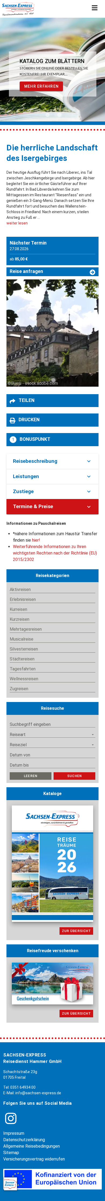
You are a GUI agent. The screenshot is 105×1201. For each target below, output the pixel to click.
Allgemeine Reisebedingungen (31, 1146)
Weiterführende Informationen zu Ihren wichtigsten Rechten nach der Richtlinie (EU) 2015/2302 (55, 553)
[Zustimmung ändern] (10, 1183)
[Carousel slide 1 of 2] (46, 115)
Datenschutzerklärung (24, 1139)
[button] (52, 400)
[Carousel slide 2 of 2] (58, 115)
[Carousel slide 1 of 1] (52, 380)
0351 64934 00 (23, 1087)
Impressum (13, 1133)
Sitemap (11, 1152)
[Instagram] (10, 1118)
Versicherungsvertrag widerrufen (34, 1159)
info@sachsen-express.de (38, 1093)
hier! (36, 540)
